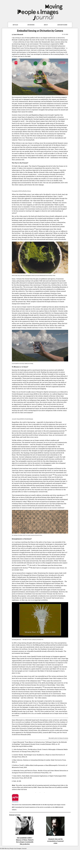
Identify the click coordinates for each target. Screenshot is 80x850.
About (46, 24)
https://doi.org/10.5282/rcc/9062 (22, 746)
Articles (15, 24)
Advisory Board (62, 24)
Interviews (31, 24)
